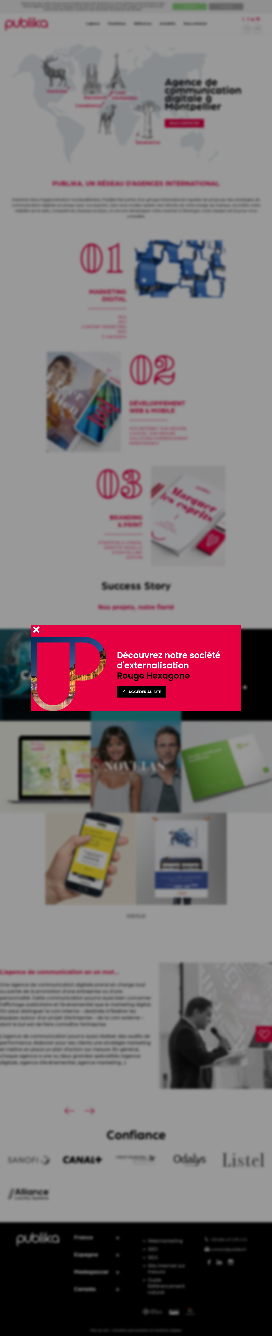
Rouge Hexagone (153, 676)
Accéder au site (144, 691)
